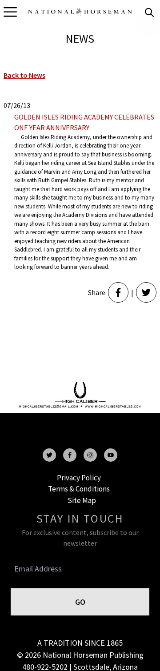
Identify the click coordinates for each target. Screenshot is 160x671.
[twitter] (49, 455)
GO (80, 602)
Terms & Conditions (79, 489)
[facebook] (69, 455)
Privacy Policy (79, 478)
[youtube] (110, 455)
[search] (149, 12)
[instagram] (90, 455)
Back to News (24, 75)
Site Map (82, 500)
